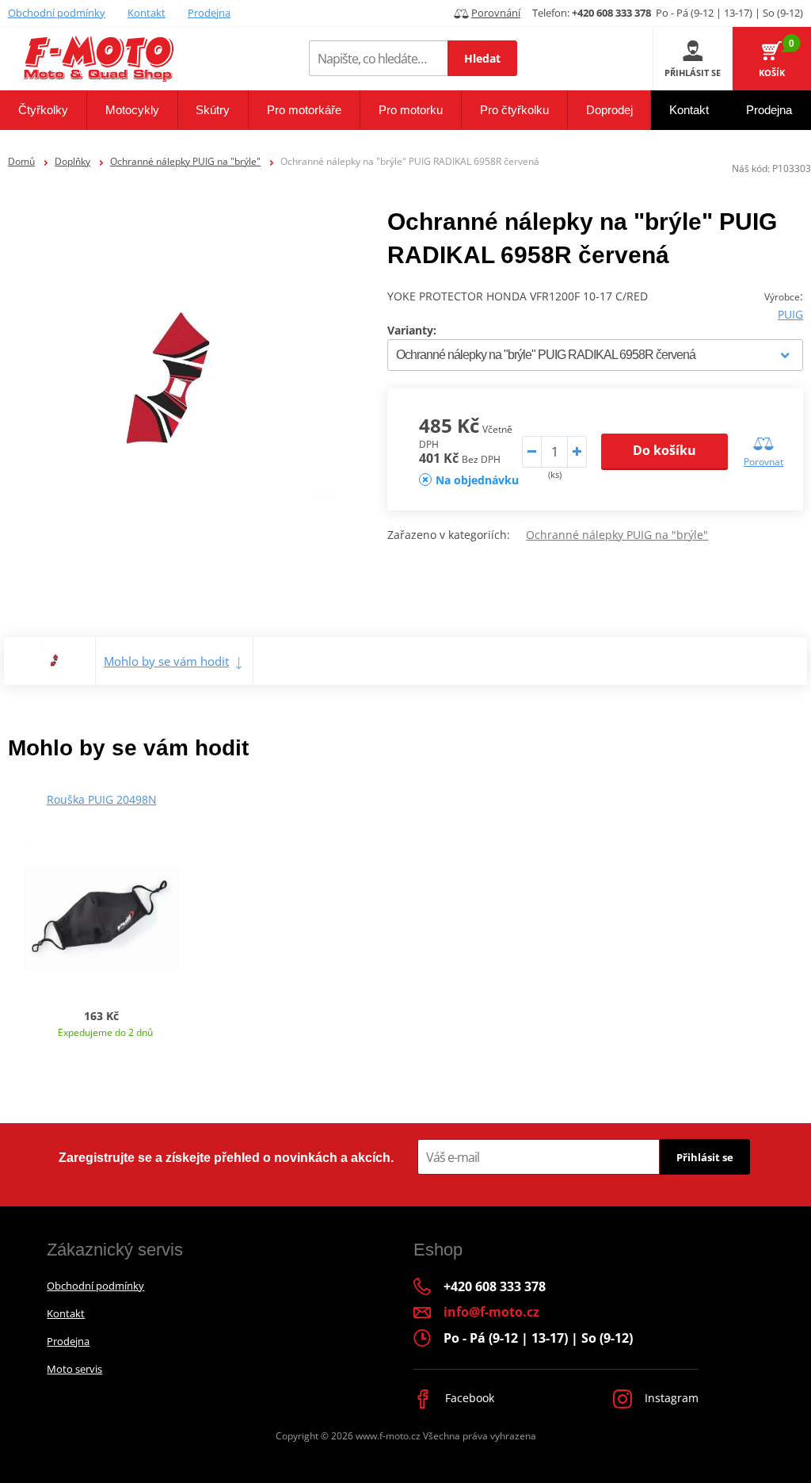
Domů (21, 161)
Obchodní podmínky (56, 13)
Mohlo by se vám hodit (166, 661)
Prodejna (209, 13)
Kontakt (147, 13)
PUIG (790, 314)
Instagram (670, 1397)
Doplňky (72, 161)
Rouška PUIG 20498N (102, 799)
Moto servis (74, 1369)
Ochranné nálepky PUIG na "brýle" (185, 161)
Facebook (468, 1397)
